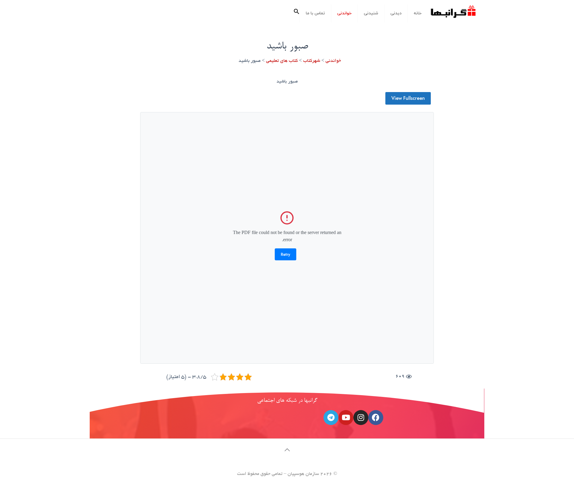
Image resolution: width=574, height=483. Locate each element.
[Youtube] (345, 417)
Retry (285, 254)
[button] (297, 13)
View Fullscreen (408, 98)
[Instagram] (360, 417)
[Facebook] (375, 417)
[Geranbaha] (453, 14)
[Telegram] (330, 417)
